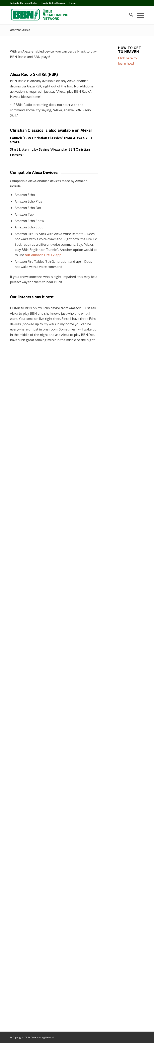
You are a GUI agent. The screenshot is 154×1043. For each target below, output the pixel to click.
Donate (73, 2)
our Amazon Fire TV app (43, 255)
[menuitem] (24, 3)
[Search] (129, 15)
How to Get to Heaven (53, 2)
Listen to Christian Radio (23, 2)
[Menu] (138, 15)
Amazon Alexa (20, 30)
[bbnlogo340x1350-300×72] (40, 15)
